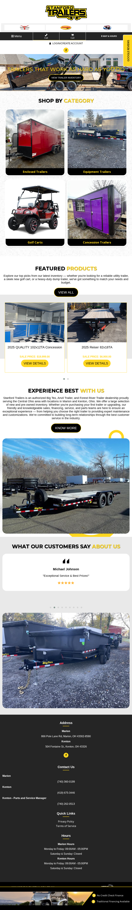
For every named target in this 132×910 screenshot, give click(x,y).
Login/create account (67, 43)
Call (46, 38)
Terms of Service (66, 826)
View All (66, 292)
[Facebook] (66, 50)
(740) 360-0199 (66, 781)
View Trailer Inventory (66, 77)
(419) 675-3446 (66, 792)
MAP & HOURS (110, 36)
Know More (66, 428)
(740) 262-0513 (66, 804)
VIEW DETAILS (35, 363)
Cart (72, 38)
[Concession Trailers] (97, 209)
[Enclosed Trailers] (35, 138)
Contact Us (66, 767)
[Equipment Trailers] (97, 138)
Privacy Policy (66, 821)
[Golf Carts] (35, 209)
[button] (64, 379)
